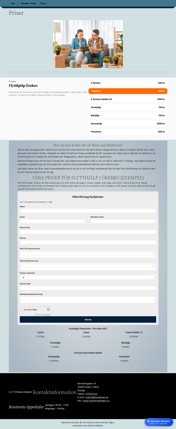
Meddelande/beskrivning (31, 294)
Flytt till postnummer (29, 261)
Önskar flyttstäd (27, 273)
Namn (22, 206)
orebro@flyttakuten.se (96, 397)
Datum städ (25, 284)
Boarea (23, 238)
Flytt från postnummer (30, 248)
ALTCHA (47, 314)
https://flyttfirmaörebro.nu (96, 400)
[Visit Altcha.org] (48, 310)
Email (22, 217)
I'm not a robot (30, 309)
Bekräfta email (97, 217)
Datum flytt (25, 227)
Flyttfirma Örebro (20, 392)
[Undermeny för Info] (18, 3)
